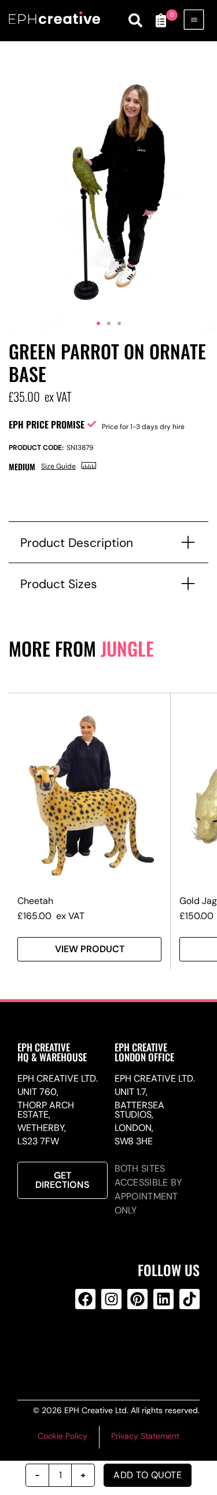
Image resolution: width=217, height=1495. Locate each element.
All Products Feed (109, 1346)
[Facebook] (85, 1299)
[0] (161, 20)
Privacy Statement (145, 1436)
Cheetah (35, 901)
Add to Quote (147, 1475)
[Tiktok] (189, 1299)
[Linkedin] (163, 1299)
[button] (98, 323)
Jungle (127, 648)
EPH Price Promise (46, 424)
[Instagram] (111, 1299)
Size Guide (58, 466)
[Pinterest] (137, 1299)
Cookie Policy (62, 1436)
